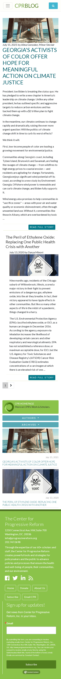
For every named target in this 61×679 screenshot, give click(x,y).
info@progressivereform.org (21, 538)
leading (48, 146)
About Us (39, 588)
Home (10, 588)
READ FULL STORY (42, 377)
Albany (16, 214)
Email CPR (30, 596)
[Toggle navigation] (7, 5)
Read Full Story (42, 227)
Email (10, 623)
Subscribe (12, 596)
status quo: (48, 91)
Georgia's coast (33, 156)
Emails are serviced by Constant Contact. (23, 655)
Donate (24, 588)
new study (31, 180)
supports (52, 188)
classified (21, 322)
